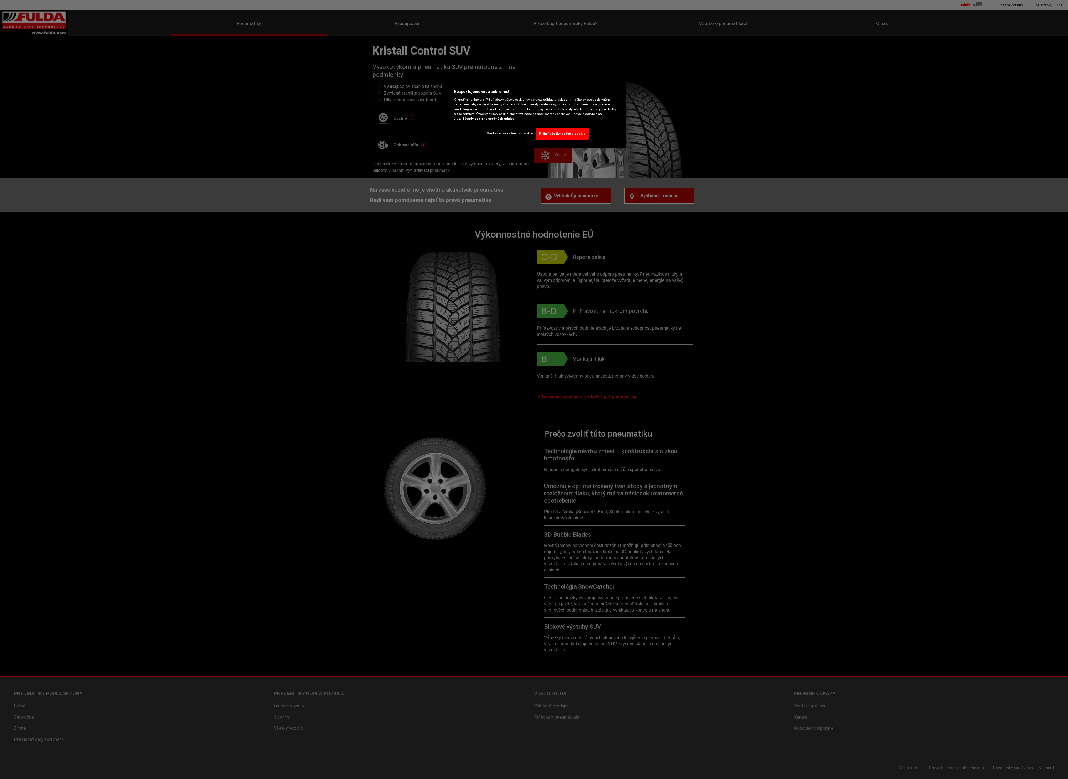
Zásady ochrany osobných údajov (488, 118)
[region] (536, 113)
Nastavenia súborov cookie (509, 133)
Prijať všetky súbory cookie (562, 133)
